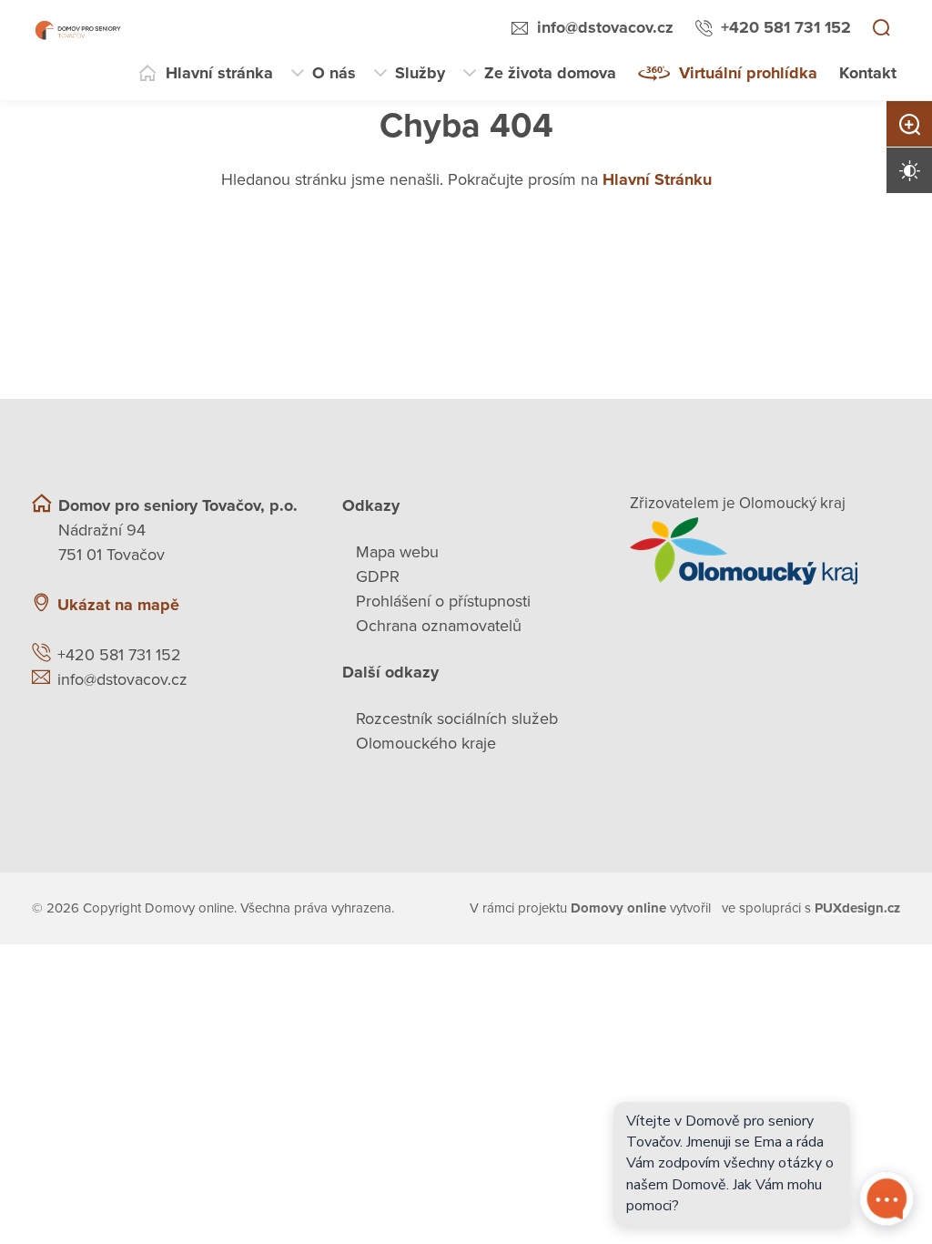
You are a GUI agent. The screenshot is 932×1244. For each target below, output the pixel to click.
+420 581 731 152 (786, 27)
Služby (420, 73)
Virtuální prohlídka (748, 73)
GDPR (378, 576)
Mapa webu (397, 552)
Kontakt (868, 73)
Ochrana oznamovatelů (439, 626)
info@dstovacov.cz (605, 27)
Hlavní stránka (219, 73)
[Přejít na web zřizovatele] (765, 551)
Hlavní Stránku (657, 179)
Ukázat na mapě (118, 605)
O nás (334, 73)
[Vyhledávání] (881, 29)
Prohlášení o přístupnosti (443, 601)
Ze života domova (550, 73)
